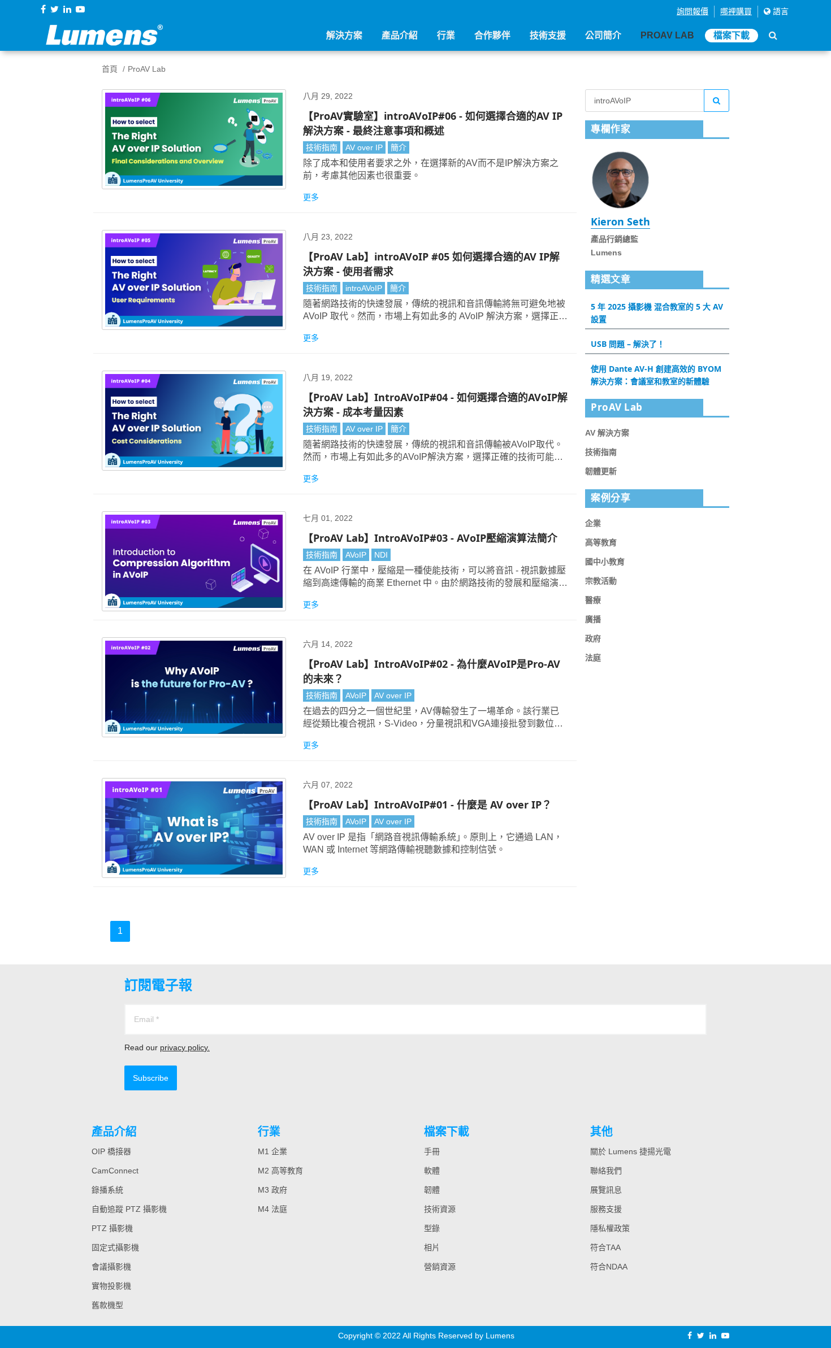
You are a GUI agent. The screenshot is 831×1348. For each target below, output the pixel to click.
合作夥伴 (492, 35)
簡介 (398, 147)
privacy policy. (185, 1047)
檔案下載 (731, 35)
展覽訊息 (606, 1189)
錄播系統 (107, 1189)
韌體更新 (601, 471)
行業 (446, 35)
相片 (432, 1247)
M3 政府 (272, 1189)
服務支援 (606, 1209)
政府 (593, 638)
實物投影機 (111, 1285)
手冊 (432, 1151)
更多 (311, 197)
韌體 (432, 1189)
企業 (593, 523)
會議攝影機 (111, 1266)
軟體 (432, 1170)
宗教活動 (601, 580)
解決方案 (344, 35)
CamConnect (115, 1170)
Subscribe (150, 1077)
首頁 (110, 68)
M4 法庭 (272, 1209)
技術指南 (321, 147)
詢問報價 (692, 11)
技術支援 (548, 35)
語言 (780, 11)
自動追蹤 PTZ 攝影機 (129, 1209)
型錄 (432, 1228)
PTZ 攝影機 (112, 1228)
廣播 (593, 619)
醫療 (593, 600)
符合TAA (605, 1247)
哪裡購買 (736, 11)
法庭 (593, 657)
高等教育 (601, 542)
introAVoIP (363, 288)
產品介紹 (400, 35)
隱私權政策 (610, 1228)
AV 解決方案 (607, 432)
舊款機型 (107, 1305)
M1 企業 (272, 1151)
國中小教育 (605, 561)
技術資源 (440, 1209)
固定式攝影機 (115, 1247)
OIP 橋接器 (111, 1151)
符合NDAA (608, 1266)
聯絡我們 (606, 1170)
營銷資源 (440, 1266)
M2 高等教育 (280, 1170)
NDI (381, 554)
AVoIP (355, 554)
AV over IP (364, 147)
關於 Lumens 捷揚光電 (630, 1151)
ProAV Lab (667, 35)
